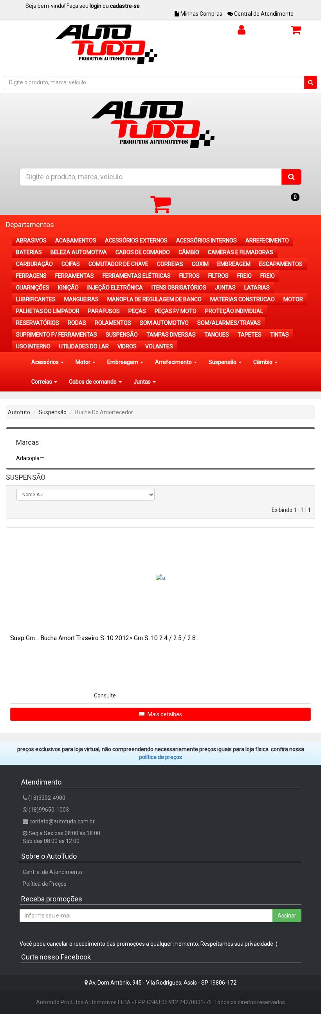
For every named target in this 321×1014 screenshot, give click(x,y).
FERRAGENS (31, 276)
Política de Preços (45, 884)
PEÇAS (137, 311)
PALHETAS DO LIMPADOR (47, 311)
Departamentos (30, 224)
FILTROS (189, 276)
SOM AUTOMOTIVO (164, 323)
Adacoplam (30, 458)
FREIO (244, 276)
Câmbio (263, 362)
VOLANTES (159, 346)
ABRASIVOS (31, 240)
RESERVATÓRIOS (37, 323)
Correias (42, 382)
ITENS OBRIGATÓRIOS (178, 287)
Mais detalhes (164, 714)
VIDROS (127, 346)
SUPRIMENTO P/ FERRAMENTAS (56, 334)
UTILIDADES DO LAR (84, 346)
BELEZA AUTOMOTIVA (78, 252)
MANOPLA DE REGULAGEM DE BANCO (154, 299)
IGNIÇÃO (68, 287)
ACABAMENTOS (75, 240)
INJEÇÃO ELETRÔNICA (115, 287)
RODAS (77, 323)
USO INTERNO (33, 346)
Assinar (287, 915)
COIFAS (70, 264)
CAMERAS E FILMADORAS (240, 252)
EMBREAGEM (234, 264)
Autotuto (19, 412)
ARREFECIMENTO (267, 240)
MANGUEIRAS (81, 299)
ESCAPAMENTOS (281, 264)
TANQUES (216, 334)
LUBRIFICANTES (36, 299)
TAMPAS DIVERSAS (171, 334)
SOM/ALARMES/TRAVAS (229, 323)
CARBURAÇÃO (34, 264)
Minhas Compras (200, 14)
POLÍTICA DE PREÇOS (160, 757)
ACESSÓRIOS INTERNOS (206, 240)
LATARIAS (257, 287)
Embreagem (123, 362)
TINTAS (279, 334)
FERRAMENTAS (74, 276)
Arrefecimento (174, 362)
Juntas (142, 382)
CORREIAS (170, 264)
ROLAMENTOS (113, 323)
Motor (84, 362)
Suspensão (223, 362)
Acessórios (45, 362)
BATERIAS (29, 252)
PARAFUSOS (104, 311)
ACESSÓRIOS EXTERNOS (136, 240)
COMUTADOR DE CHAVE (118, 264)
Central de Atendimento (263, 14)
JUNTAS (225, 287)
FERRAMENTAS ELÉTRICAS (137, 276)
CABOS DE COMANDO (142, 252)
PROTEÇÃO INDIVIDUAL (234, 311)
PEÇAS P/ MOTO (176, 311)
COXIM (200, 264)
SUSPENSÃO (122, 334)
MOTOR (293, 299)
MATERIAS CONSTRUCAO (242, 299)
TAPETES (249, 334)
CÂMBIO (189, 252)
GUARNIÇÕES (32, 287)
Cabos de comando (93, 382)
